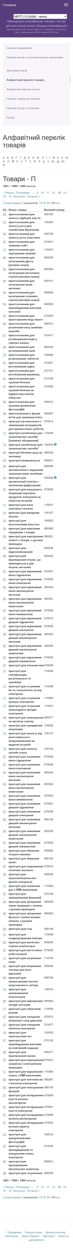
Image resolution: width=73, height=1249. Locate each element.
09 (4, 233)
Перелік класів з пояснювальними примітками (35, 57)
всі (58, 203)
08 (4, 347)
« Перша (8, 192)
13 (4, 725)
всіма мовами (13, 203)
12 (53, 192)
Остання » (33, 196)
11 (47, 192)
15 (4, 196)
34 (4, 966)
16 (9, 196)
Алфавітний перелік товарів (25, 80)
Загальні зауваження (19, 48)
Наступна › (19, 196)
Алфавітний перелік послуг (23, 89)
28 (4, 928)
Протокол (48, 1236)
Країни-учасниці (55, 1232)
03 (4, 477)
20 (4, 598)
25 (44, 203)
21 (4, 241)
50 (48, 203)
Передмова (14, 1232)
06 (4, 257)
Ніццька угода (33, 1232)
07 (4, 421)
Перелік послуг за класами (23, 108)
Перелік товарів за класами (23, 98)
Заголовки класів (17, 70)
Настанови (11, 1236)
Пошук (10, 117)
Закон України (30, 1236)
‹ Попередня (22, 192)
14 (64, 192)
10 (42, 192)
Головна (9, 4)
